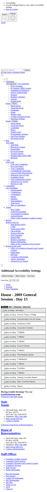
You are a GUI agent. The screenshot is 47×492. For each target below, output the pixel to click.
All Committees (12, 188)
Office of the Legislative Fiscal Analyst (25, 244)
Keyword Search (17, 151)
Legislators (10, 81)
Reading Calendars (18, 97)
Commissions (16, 192)
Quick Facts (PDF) (18, 229)
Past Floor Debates (18, 119)
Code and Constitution (19, 164)
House (8, 103)
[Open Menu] (2, 75)
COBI (13, 227)
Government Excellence (20, 214)
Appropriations (16, 190)
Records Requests (12, 474)
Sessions (14, 95)
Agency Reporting (18, 259)
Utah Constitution (17, 169)
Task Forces (15, 203)
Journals (14, 99)
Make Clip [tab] (26, 307)
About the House (17, 108)
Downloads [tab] (17, 307)
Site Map (9, 482)
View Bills (10, 143)
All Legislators (12, 84)
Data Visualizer (16, 235)
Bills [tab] (10, 307)
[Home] (23, 72)
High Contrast (20, 276)
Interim (13, 197)
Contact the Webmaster (14, 478)
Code (8, 160)
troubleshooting (8, 394)
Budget (8, 220)
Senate (8, 121)
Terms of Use (11, 485)
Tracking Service (17, 154)
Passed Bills (15, 149)
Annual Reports (17, 216)
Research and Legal (13, 246)
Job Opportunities (12, 480)
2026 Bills (14, 145)
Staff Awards (11, 468)
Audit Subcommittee (18, 212)
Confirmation (16, 194)
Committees (10, 186)
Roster (13, 112)
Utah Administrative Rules (21, 179)
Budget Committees (18, 240)
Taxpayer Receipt (17, 233)
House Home (16, 106)
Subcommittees (16, 201)
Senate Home (16, 123)
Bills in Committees (18, 205)
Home (8, 285)
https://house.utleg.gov (14, 447)
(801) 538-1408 (21, 416)
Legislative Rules (17, 177)
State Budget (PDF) (18, 225)
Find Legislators (17, 86)
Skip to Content (12, 9)
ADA (8, 487)
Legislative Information (19, 257)
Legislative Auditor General (16, 459)
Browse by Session (18, 147)
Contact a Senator (12, 421)
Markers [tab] (4, 307)
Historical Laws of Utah (20, 175)
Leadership (15, 110)
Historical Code (17, 184)
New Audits (15, 210)
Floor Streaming (12, 289)
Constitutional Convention (21, 171)
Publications (15, 253)
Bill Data (14, 158)
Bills (7, 141)
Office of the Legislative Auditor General (26, 218)
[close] (2, 265)
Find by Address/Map (19, 93)
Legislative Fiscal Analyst (15, 461)
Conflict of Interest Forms (20, 117)
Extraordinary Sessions (19, 134)
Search (4, 14)
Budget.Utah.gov (12, 222)
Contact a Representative (15, 449)
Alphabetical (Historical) (20, 90)
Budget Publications (18, 242)
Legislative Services (13, 466)
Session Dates (16, 101)
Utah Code (10, 162)
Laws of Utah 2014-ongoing (21, 173)
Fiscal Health (16, 231)
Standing (14, 199)
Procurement (10, 476)
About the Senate (17, 126)
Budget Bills (15, 237)
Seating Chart (16, 114)
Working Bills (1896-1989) (21, 156)
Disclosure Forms (17, 138)
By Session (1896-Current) (21, 88)
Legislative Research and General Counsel (22, 463)
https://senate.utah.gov (14, 419)
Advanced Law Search (19, 182)
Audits (8, 207)
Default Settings (7, 276)
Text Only (30, 276)
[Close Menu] (7, 79)
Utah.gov (9, 489)
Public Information (13, 470)
